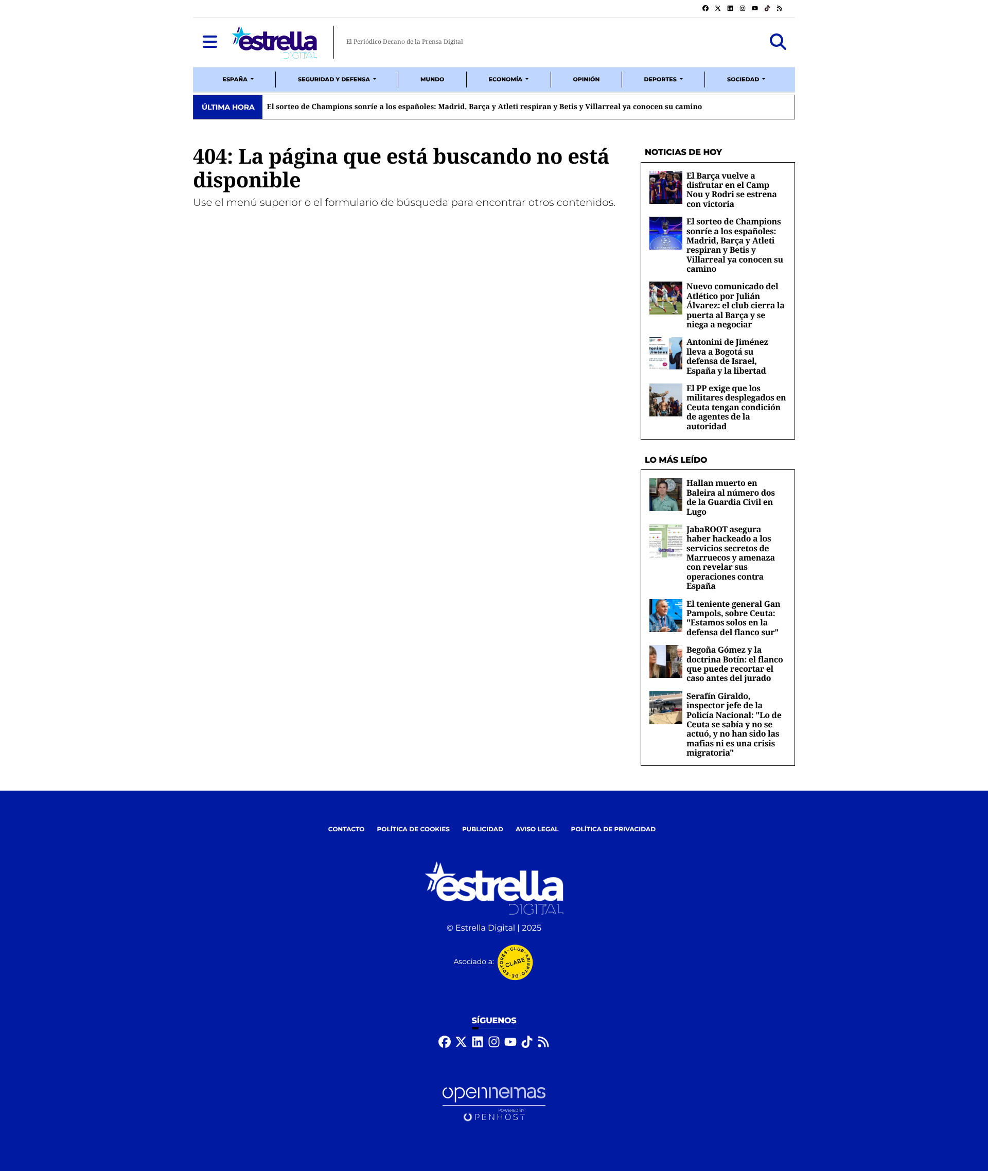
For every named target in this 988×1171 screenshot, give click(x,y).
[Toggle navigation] (210, 42)
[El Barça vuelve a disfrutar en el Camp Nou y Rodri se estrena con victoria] (665, 187)
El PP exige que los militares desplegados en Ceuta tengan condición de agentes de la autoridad (736, 407)
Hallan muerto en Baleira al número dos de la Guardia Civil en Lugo (730, 497)
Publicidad (482, 829)
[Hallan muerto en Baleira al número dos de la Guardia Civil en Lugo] (665, 494)
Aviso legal (537, 829)
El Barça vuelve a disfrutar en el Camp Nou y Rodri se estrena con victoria (731, 189)
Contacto (346, 829)
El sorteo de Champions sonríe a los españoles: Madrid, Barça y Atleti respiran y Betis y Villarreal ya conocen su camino (734, 245)
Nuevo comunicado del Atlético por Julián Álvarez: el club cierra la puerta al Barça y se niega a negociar (525, 107)
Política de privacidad (613, 829)
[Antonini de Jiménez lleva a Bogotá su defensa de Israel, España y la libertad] (665, 354)
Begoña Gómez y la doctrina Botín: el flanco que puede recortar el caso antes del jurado (734, 664)
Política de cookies (413, 829)
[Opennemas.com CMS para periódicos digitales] (494, 1104)
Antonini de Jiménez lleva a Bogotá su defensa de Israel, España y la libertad (727, 356)
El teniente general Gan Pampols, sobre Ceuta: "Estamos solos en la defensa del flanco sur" (733, 618)
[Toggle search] (778, 42)
